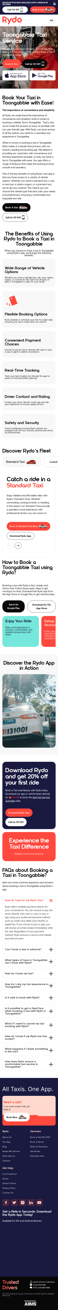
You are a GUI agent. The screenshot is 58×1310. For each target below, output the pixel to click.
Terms (5, 1178)
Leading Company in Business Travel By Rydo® (27, 1294)
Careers (6, 1160)
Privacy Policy (8, 1188)
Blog (4, 1146)
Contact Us (8, 1192)
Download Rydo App (20, 536)
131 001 (15, 797)
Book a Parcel (37, 1142)
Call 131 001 (13, 9)
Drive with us (8, 1156)
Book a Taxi (11, 207)
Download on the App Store (41, 606)
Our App (6, 1142)
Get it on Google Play (13, 606)
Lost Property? (9, 1174)
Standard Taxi (15, 461)
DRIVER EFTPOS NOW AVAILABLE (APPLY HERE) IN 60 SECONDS (25, 3)
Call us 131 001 (13, 217)
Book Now (12, 1117)
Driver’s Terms (9, 1183)
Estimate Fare (37, 1156)
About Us (6, 1137)
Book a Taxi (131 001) (40, 1137)
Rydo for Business (39, 1146)
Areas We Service (11, 1151)
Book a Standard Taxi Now (24, 526)
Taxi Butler (35, 1151)
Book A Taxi (38, 9)
